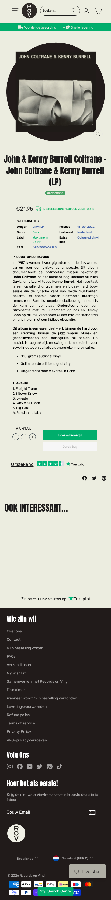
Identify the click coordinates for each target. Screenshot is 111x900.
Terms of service (21, 723)
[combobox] (57, 10)
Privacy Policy (19, 731)
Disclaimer (16, 690)
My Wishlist (16, 673)
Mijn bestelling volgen (25, 648)
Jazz (36, 232)
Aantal (24, 428)
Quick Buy (70, 447)
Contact (13, 639)
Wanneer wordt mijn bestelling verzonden (42, 698)
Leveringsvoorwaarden (27, 706)
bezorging (48, 27)
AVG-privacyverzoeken (27, 740)
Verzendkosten (19, 665)
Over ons (14, 631)
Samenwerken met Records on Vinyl (37, 681)
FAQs (11, 656)
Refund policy (18, 715)
